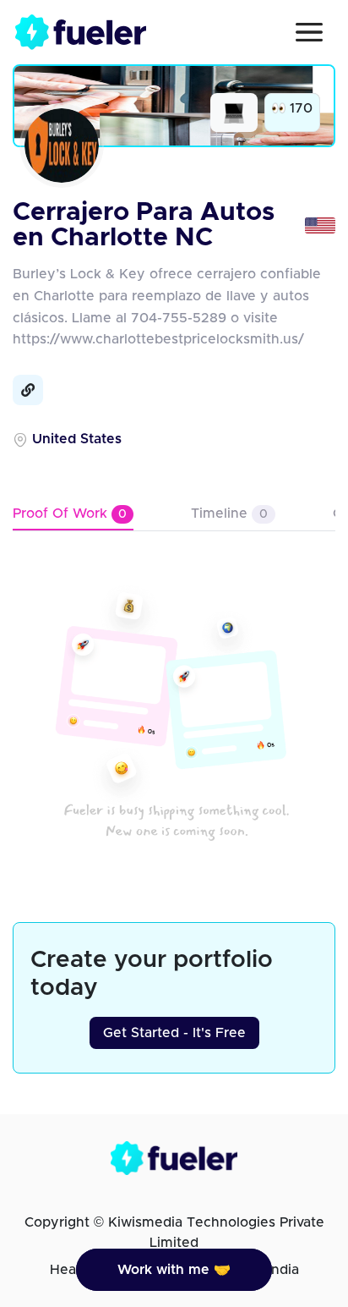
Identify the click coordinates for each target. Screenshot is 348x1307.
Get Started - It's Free (174, 1033)
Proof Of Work (70, 513)
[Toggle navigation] (309, 32)
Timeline (229, 513)
